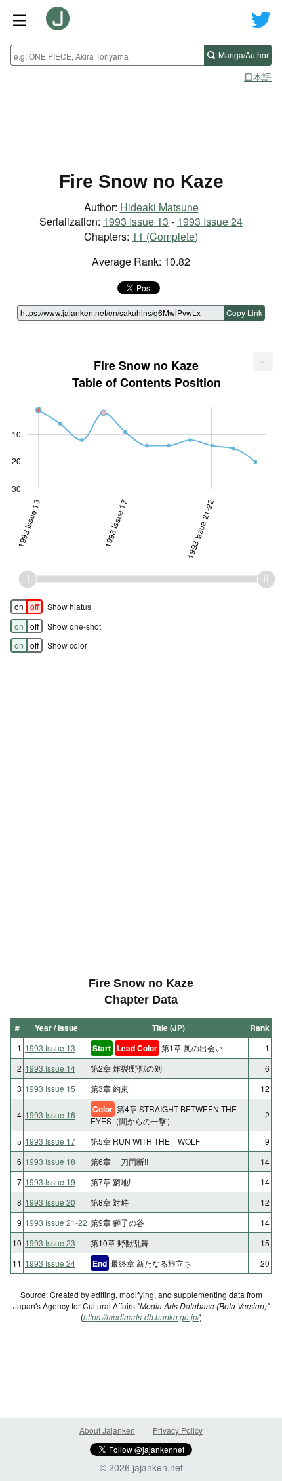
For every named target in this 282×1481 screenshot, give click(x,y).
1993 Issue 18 (50, 1161)
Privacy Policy (178, 1430)
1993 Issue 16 (50, 1114)
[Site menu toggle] (20, 19)
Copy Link (244, 312)
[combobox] (107, 55)
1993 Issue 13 (136, 221)
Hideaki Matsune (159, 206)
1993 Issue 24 (210, 221)
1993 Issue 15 (50, 1088)
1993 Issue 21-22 (56, 1222)
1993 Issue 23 (50, 1242)
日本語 (258, 76)
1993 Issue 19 (50, 1181)
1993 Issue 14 (50, 1068)
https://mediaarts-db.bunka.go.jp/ (141, 1316)
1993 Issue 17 (50, 1140)
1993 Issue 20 (50, 1201)
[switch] (26, 606)
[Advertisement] (141, 122)
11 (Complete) (165, 236)
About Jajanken (107, 1430)
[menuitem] (263, 361)
